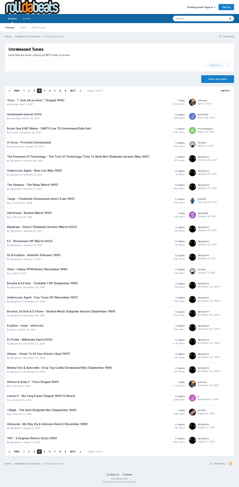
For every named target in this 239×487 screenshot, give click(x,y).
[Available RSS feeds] (230, 463)
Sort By (225, 91)
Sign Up (226, 7)
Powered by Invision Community (119, 482)
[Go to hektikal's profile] (192, 200)
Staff (23, 27)
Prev (17, 90)
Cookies (127, 474)
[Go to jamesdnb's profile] (192, 116)
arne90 (14, 132)
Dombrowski (17, 146)
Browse (12, 18)
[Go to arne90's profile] (192, 412)
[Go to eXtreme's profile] (192, 102)
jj (10, 202)
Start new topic (217, 78)
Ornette (14, 104)
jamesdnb (15, 118)
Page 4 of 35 (95, 90)
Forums (9, 27)
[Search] (230, 18)
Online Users (39, 27)
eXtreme (202, 100)
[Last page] (80, 91)
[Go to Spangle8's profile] (192, 214)
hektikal (202, 198)
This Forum (216, 18)
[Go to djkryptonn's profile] (192, 158)
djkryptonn (16, 160)
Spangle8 (203, 213)
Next (73, 90)
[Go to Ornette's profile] (192, 144)
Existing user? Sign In (200, 7)
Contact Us (113, 474)
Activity (27, 18)
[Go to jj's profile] (192, 397)
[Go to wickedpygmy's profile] (192, 130)
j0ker (13, 329)
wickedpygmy (205, 128)
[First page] (9, 91)
